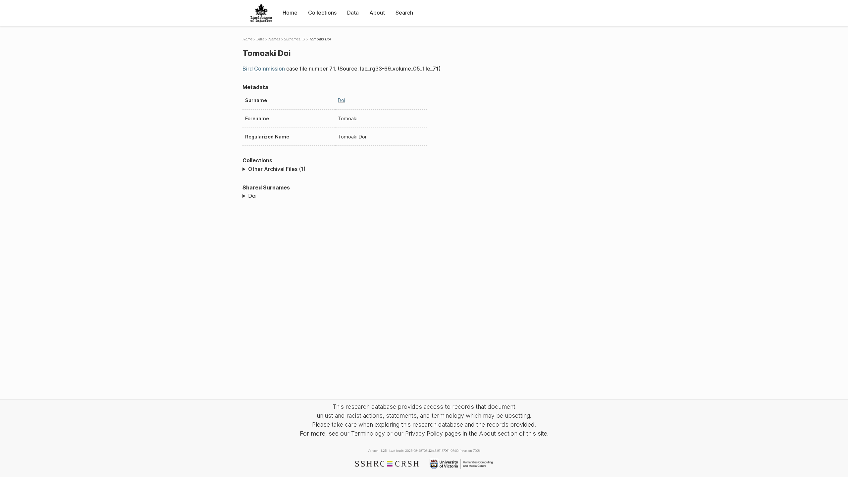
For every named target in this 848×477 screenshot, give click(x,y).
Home (290, 12)
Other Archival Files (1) (276, 169)
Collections (322, 12)
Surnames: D (294, 39)
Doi (341, 100)
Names (274, 39)
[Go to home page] (261, 13)
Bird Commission (263, 68)
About (377, 12)
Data (353, 12)
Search (404, 12)
